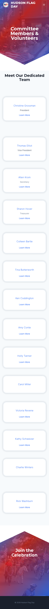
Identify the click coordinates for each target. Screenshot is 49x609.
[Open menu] (44, 4)
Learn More (24, 115)
